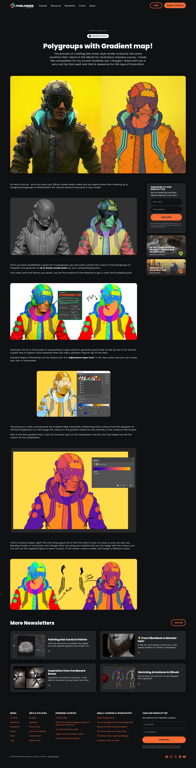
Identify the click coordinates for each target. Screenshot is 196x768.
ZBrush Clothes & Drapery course (69, 734)
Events (82, 5)
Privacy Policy (34, 727)
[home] (22, 5)
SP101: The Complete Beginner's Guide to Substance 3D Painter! (73, 723)
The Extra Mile (61, 718)
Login (156, 5)
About (92, 5)
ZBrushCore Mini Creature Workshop (112, 727)
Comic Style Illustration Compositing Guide (115, 722)
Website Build (53, 757)
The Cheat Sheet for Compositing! (111, 731)
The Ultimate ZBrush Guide (67, 729)
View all (178, 622)
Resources (56, 5)
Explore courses (175, 5)
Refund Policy (34, 740)
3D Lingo (32, 718)
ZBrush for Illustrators (106, 718)
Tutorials (42, 5)
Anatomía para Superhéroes (68, 738)
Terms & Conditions (37, 731)
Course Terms (35, 736)
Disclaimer (33, 722)
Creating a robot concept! (108, 740)
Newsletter (70, 5)
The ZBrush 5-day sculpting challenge (113, 736)
